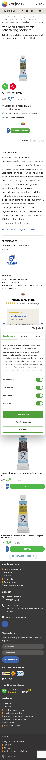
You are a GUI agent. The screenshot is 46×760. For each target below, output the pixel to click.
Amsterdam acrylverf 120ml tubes (19, 716)
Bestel (27, 486)
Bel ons (11, 11)
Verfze (13, 4)
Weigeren (23, 429)
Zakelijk (7, 707)
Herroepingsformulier (14, 585)
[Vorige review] (4, 323)
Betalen (7, 576)
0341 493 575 (12, 283)
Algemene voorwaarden (15, 742)
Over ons (8, 703)
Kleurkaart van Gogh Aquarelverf (19, 230)
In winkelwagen (20, 130)
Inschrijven (9, 659)
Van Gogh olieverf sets (14, 726)
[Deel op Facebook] (30, 140)
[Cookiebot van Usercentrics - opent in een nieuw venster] (32, 328)
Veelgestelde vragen (13, 569)
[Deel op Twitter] (34, 140)
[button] (13, 86)
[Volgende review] (42, 323)
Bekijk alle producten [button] (22, 556)
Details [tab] (24, 336)
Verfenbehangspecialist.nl (15, 751)
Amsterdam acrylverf (13, 713)
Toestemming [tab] (9, 336)
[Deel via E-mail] (42, 140)
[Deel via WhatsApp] (38, 140)
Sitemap (8, 748)
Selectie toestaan (23, 422)
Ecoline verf (9, 723)
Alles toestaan (23, 414)
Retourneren (10, 582)
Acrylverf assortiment (14, 710)
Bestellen (8, 573)
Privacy (7, 745)
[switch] (39, 388)
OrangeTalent (10, 756)
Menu (41, 4)
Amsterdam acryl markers (16, 719)
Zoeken (29, 11)
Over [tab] (38, 336)
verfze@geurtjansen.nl (19, 279)
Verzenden (9, 579)
